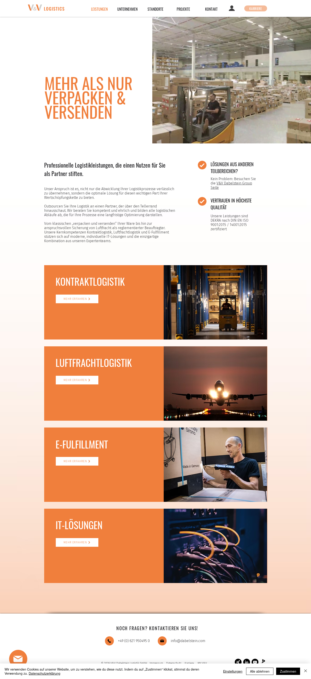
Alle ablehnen (260, 671)
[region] (37, 661)
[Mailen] (162, 640)
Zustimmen (288, 671)
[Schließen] (305, 671)
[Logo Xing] (238, 662)
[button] (18, 659)
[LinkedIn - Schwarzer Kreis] (246, 662)
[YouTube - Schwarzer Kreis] (255, 662)
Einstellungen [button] (232, 671)
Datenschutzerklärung (44, 673)
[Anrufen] (109, 640)
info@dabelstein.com (188, 641)
